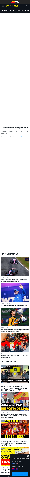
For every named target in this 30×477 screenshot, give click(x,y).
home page (24, 137)
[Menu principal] (3, 6)
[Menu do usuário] (26, 6)
